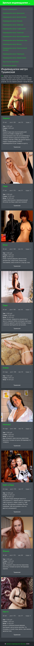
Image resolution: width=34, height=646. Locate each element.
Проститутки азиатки (10, 65)
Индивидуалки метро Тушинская (13, 32)
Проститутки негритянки (11, 61)
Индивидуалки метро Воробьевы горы (15, 40)
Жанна (6, 551)
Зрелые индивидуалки (10, 9)
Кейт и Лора (8, 485)
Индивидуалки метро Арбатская (13, 25)
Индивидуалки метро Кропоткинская (14, 17)
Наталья (7, 424)
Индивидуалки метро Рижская (12, 21)
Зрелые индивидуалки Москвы (16, 2)
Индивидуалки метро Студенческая (14, 28)
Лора (5, 305)
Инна (5, 245)
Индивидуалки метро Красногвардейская (16, 36)
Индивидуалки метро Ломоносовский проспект (15, 49)
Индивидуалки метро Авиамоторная (14, 58)
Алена (6, 368)
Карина (6, 118)
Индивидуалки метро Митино (12, 44)
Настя (6, 611)
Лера (5, 186)
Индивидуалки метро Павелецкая (13, 54)
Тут (2, 76)
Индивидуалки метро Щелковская (14, 13)
